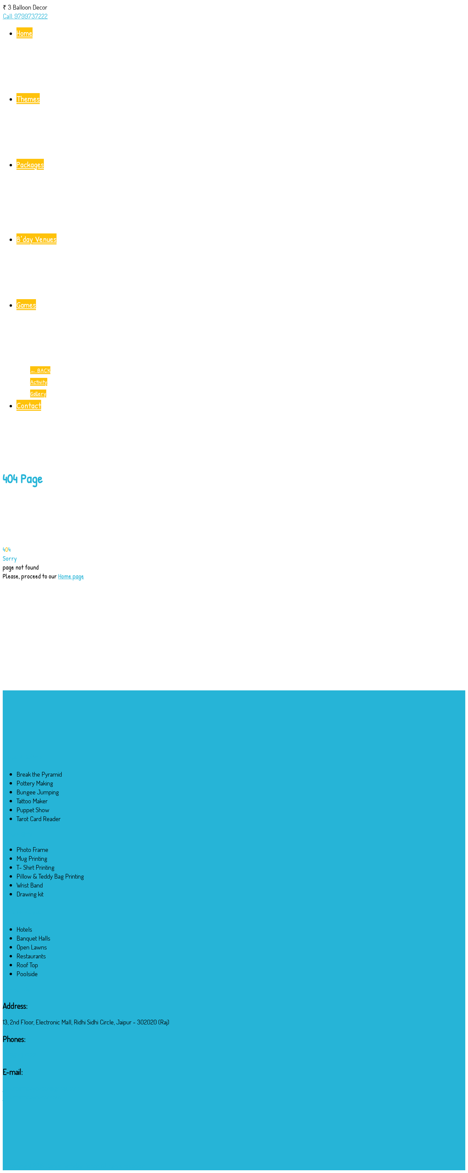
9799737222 (19, 1055)
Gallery (38, 393)
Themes (28, 98)
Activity (38, 382)
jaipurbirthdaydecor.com (32, 1097)
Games (26, 304)
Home (24, 32)
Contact (28, 405)
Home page (71, 576)
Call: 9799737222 (25, 16)
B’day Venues (36, 238)
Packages (30, 164)
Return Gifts (17, 834)
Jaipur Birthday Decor (72, 1165)
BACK (40, 370)
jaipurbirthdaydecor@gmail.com (41, 1088)
